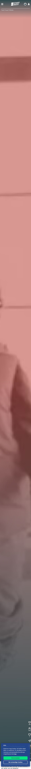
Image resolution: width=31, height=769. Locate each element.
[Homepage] (15, 3)
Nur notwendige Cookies (15, 762)
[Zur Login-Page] (29, 4)
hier (15, 754)
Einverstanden (15, 758)
